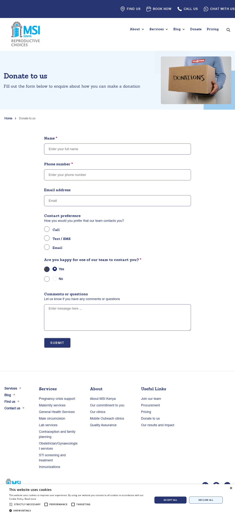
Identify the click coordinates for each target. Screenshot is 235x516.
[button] (79, 510)
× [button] (230, 488)
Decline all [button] (205, 500)
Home (8, 118)
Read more (30, 498)
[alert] (117, 500)
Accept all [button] (170, 500)
